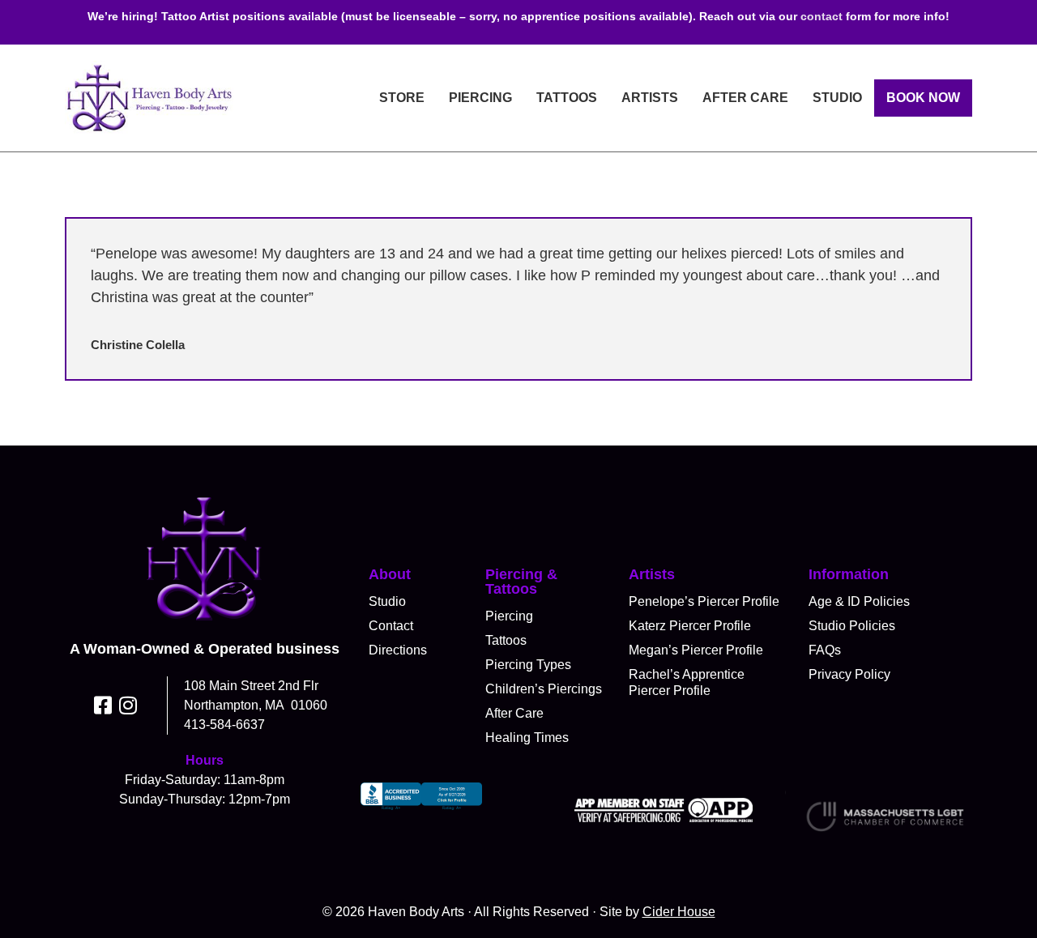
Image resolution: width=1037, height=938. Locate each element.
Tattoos (566, 97)
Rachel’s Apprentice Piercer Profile (687, 682)
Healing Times (527, 737)
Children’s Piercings (543, 689)
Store (402, 97)
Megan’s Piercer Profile (696, 650)
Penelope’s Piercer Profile (704, 601)
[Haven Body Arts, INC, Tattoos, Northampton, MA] (421, 810)
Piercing (480, 97)
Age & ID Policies (859, 601)
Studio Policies (852, 626)
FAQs (825, 650)
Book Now (923, 97)
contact (821, 16)
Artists (649, 97)
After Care (745, 97)
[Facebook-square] (103, 705)
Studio (837, 97)
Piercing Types (528, 665)
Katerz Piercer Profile (690, 626)
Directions (398, 650)
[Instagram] (128, 705)
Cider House (678, 912)
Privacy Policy (849, 674)
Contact (391, 626)
